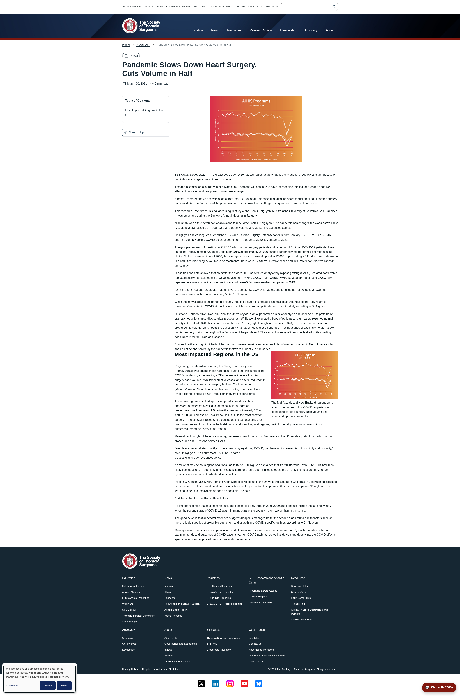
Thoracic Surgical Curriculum (138, 615)
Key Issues (128, 649)
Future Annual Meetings (135, 598)
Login (275, 7)
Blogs (167, 592)
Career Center (200, 7)
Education (196, 30)
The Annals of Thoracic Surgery (173, 7)
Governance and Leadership (180, 643)
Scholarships (129, 621)
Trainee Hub (298, 604)
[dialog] (39, 678)
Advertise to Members (261, 649)
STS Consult (129, 609)
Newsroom (143, 44)
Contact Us (255, 643)
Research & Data (261, 30)
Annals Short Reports (176, 609)
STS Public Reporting (219, 598)
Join (267, 7)
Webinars (127, 604)
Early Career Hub (301, 598)
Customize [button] (12, 685)
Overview (127, 638)
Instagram (230, 682)
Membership (288, 30)
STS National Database (222, 7)
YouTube (244, 682)
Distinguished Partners (177, 661)
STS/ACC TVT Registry (220, 592)
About (330, 30)
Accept (64, 685)
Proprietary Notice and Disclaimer (161, 669)
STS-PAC (212, 643)
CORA (260, 7)
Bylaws (168, 649)
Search (334, 7)
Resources (234, 30)
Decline (47, 685)
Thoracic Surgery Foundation (137, 7)
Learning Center (245, 7)
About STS (170, 638)
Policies (168, 655)
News (215, 30)
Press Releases (173, 615)
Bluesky (258, 682)
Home (126, 44)
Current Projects (258, 596)
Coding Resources (301, 619)
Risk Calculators (300, 586)
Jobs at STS (256, 661)
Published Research (260, 602)
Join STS (254, 638)
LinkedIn (215, 682)
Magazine (170, 586)
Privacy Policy (130, 669)
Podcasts (169, 598)
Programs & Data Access (263, 590)
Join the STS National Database (267, 655)
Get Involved (129, 643)
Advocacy (311, 30)
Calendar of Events (133, 586)
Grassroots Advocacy (219, 649)
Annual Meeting (131, 592)
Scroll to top (136, 132)
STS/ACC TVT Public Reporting (224, 604)
